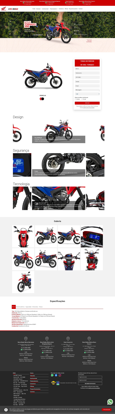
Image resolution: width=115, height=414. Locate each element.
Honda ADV (19, 391)
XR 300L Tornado (18, 397)
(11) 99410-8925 (28, 2)
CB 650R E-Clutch (18, 379)
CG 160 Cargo (21, 382)
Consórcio (61, 8)
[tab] (14, 307)
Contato (81, 8)
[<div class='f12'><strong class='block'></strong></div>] (23, 236)
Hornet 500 (16, 377)
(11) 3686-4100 (87, 4)
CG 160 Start (17, 384)
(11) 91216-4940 (87, 2)
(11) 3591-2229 (69, 4)
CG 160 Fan (24, 384)
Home (33, 8)
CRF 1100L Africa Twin (19, 401)
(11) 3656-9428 (27, 4)
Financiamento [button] (53, 8)
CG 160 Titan (17, 386)
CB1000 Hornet (24, 381)
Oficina (66, 8)
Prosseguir (106, 409)
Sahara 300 (16, 395)
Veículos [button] (38, 8)
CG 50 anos (16, 388)
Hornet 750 (16, 381)
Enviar (87, 103)
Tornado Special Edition (19, 399)
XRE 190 (24, 393)
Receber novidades (90, 383)
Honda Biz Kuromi (18, 390)
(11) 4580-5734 (49, 4)
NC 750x (16, 404)
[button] (39, 376)
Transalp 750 (21, 403)
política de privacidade (18, 410)
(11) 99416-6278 (50, 2)
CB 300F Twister (18, 375)
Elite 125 (26, 390)
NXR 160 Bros (17, 393)
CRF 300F (21, 404)
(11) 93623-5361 (70, 2)
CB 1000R (22, 377)
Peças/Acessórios (73, 8)
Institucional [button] (45, 8)
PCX (15, 391)
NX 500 (15, 403)
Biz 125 (15, 382)
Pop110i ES (24, 386)
